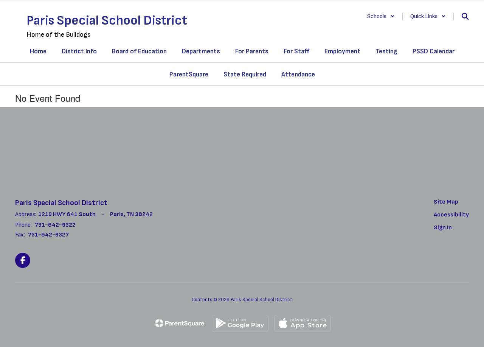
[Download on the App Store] (302, 323)
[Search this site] (465, 16)
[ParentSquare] (180, 323)
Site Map (446, 201)
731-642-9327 (48, 234)
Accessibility (451, 214)
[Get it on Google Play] (240, 323)
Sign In (443, 227)
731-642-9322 (55, 225)
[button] (381, 16)
